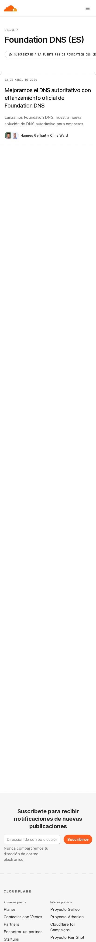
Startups (11, 939)
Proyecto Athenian (67, 916)
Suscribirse (78, 839)
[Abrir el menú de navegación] (87, 8)
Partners (11, 924)
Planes (10, 909)
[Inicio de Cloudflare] (10, 8)
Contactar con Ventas (23, 916)
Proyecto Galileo (65, 909)
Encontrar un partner (23, 931)
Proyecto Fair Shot (67, 937)
